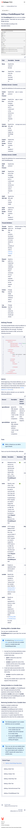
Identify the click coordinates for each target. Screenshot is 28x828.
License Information (5, 825)
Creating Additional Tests (12, 6)
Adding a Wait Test (8, 783)
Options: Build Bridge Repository (13, 763)
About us (3, 821)
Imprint (2, 823)
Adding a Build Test (9, 769)
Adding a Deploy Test (9, 774)
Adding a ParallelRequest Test (11, 793)
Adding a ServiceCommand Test (12, 788)
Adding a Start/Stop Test (10, 778)
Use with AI (6, 10)
